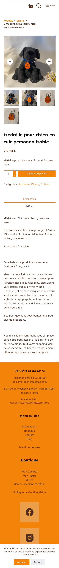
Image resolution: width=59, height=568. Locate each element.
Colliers (45, 184)
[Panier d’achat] (30, 5)
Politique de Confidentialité (29, 492)
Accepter (21, 562)
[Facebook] (29, 512)
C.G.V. (29, 479)
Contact (29, 434)
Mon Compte (29, 471)
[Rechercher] (38, 5)
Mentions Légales (29, 447)
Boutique (29, 430)
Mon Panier (29, 475)
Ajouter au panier (37, 173)
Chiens (35, 184)
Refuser (38, 562)
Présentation (29, 426)
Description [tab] (29, 199)
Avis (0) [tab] (29, 206)
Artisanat (24, 184)
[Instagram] (29, 538)
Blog (29, 439)
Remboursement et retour (29, 484)
